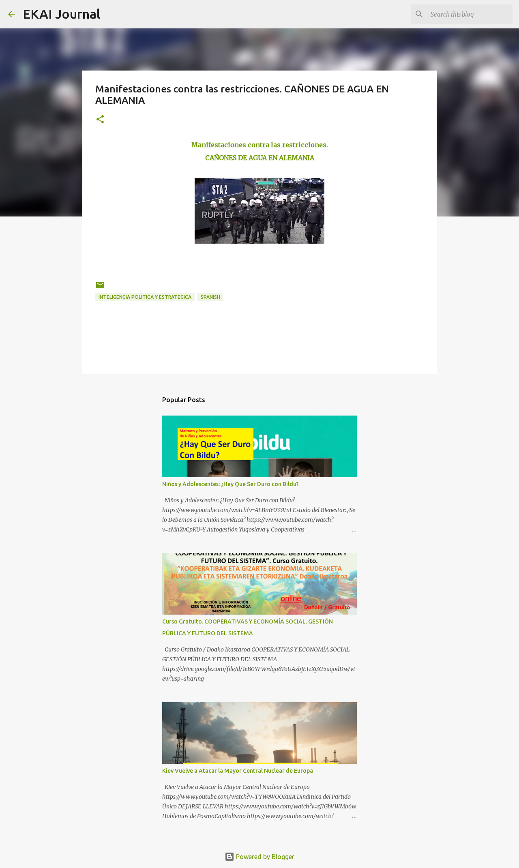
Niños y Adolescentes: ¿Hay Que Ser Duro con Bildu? (230, 484)
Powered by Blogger (264, 856)
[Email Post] (100, 288)
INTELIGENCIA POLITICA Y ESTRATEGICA (145, 297)
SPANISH (210, 297)
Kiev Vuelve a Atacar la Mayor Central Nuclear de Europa (237, 770)
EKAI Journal (61, 13)
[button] (100, 119)
